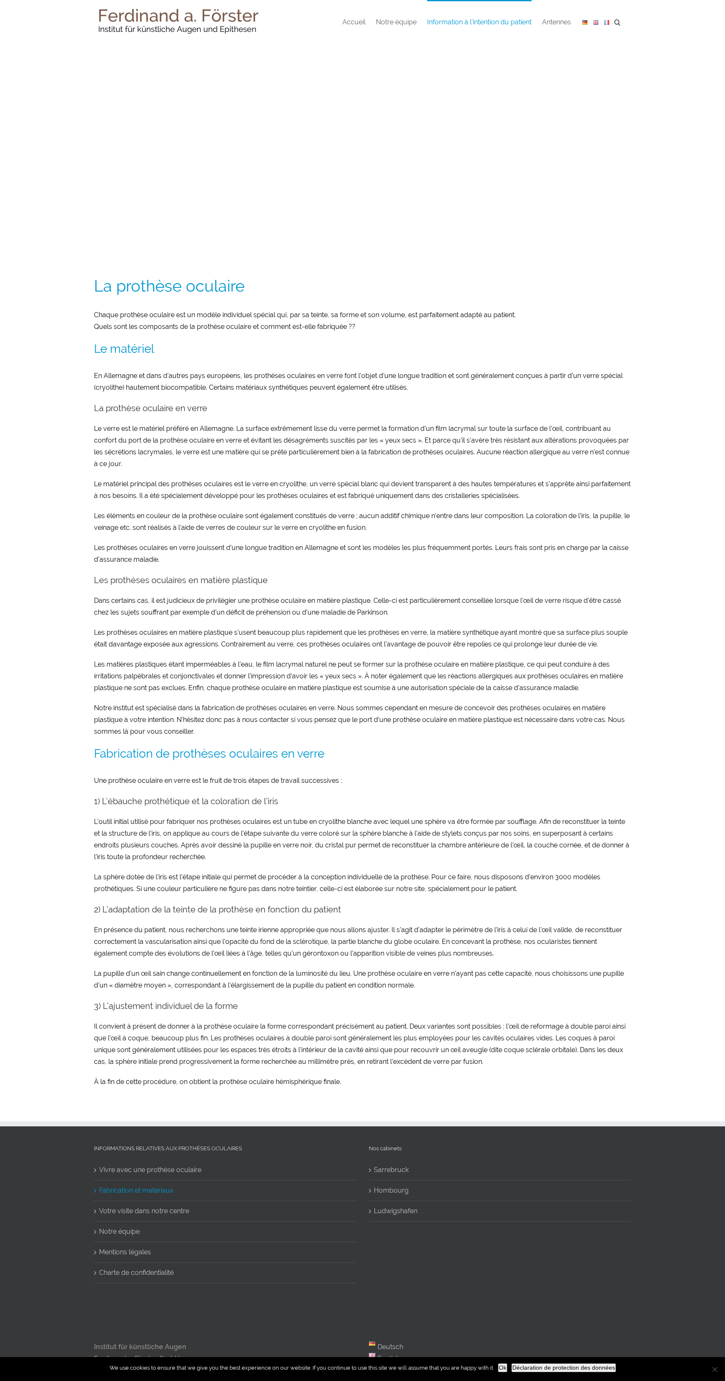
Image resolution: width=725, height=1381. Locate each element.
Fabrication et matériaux (136, 1190)
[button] (617, 21)
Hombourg (391, 1190)
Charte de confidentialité (136, 1273)
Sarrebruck (391, 1170)
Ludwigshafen (395, 1211)
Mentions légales (125, 1252)
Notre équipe (119, 1231)
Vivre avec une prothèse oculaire (150, 1170)
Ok (502, 1367)
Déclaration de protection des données (563, 1367)
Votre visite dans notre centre (144, 1211)
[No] (714, 1369)
